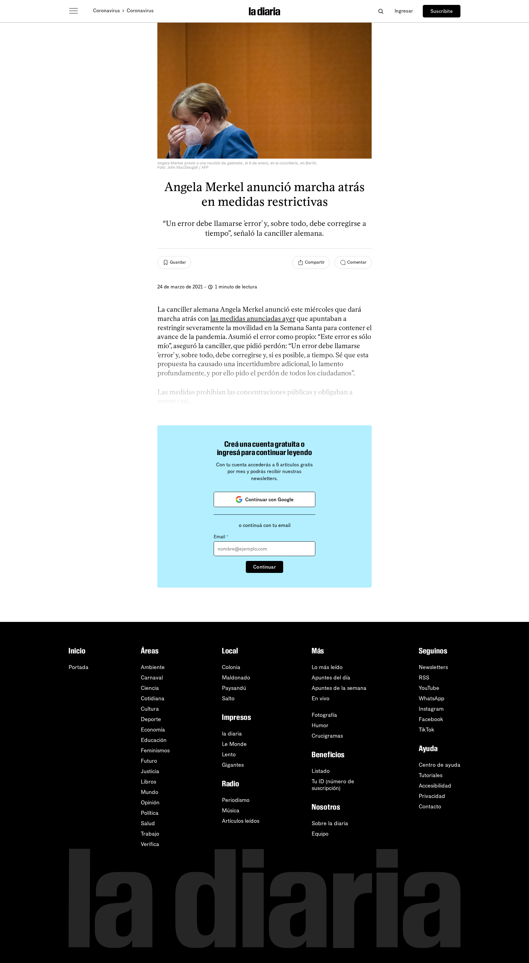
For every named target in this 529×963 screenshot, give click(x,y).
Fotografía (324, 715)
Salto (228, 698)
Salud (148, 823)
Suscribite (441, 11)
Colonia (231, 667)
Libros (148, 781)
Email (221, 537)
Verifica (150, 844)
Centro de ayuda (439, 765)
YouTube (429, 688)
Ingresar (404, 11)
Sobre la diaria (330, 823)
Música (230, 810)
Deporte (151, 719)
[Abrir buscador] (381, 11)
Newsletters (433, 667)
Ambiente (153, 667)
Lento (229, 754)
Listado (321, 771)
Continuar (264, 567)
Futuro (149, 761)
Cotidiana (152, 698)
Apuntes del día (331, 677)
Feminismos (155, 750)
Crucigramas (327, 735)
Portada (78, 667)
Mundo (149, 792)
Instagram (431, 708)
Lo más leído (327, 667)
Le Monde (234, 744)
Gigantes (233, 765)
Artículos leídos (240, 821)
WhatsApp (431, 698)
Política (150, 813)
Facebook (431, 719)
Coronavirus (106, 10)
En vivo (320, 698)
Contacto (430, 806)
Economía (153, 729)
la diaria (232, 733)
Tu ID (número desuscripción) (333, 785)
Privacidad (432, 796)
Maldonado (236, 677)
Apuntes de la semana (339, 688)
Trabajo (150, 833)
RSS (424, 677)
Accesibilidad (435, 785)
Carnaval (152, 677)
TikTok (426, 729)
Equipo (320, 833)
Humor (320, 725)
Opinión (150, 802)
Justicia (150, 771)
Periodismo (235, 800)
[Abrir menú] (73, 11)
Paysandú (234, 688)
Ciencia (150, 688)
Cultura (150, 708)
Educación (154, 740)
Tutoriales (430, 775)
